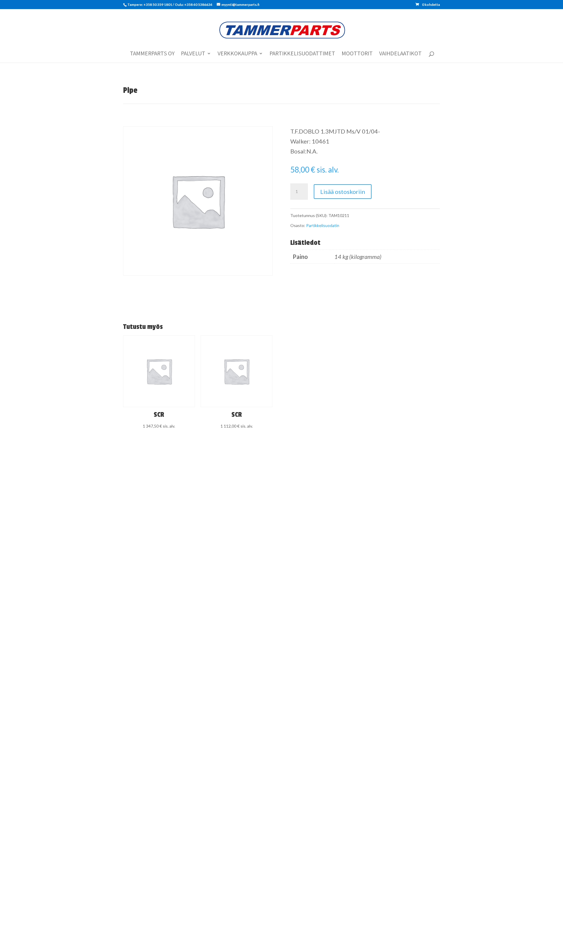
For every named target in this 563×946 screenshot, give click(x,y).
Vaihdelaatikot (400, 54)
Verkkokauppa (237, 54)
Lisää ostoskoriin (342, 191)
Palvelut (193, 54)
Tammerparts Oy (152, 54)
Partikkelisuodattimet (302, 54)
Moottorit (357, 54)
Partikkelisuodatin (322, 225)
